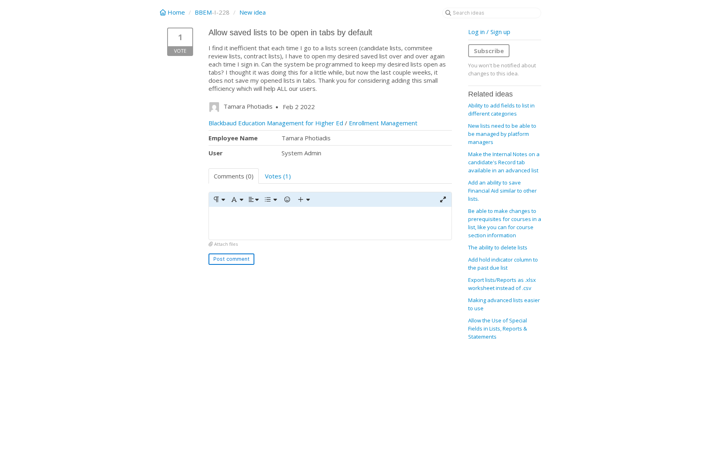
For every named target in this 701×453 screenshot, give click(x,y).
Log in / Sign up (489, 32)
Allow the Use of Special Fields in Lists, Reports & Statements (497, 328)
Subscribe (489, 51)
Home (176, 12)
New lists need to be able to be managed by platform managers (502, 134)
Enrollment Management (383, 123)
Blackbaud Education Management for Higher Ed (276, 123)
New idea (252, 12)
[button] (219, 199)
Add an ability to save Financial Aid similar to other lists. (502, 190)
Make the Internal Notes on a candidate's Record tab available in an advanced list (504, 162)
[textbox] (330, 223)
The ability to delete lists (497, 247)
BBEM (203, 12)
